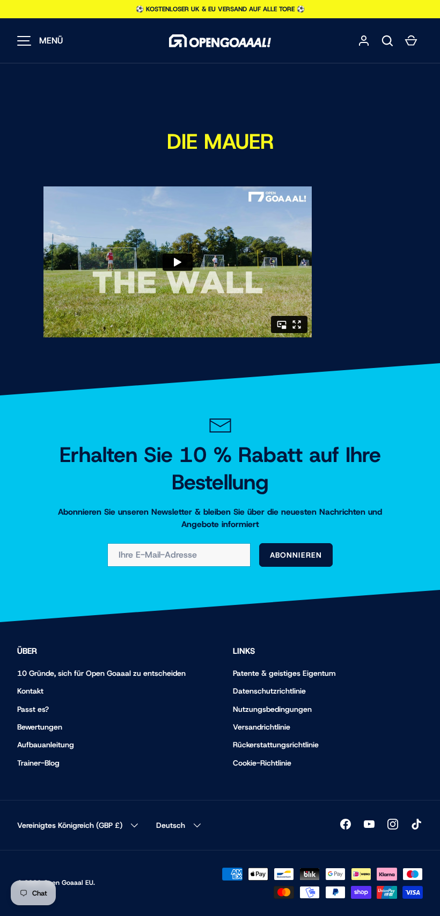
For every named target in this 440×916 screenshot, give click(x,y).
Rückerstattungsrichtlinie (276, 744)
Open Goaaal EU (68, 882)
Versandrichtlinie (261, 727)
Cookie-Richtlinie (262, 763)
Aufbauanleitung (45, 744)
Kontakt (30, 691)
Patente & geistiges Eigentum (284, 673)
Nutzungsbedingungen (272, 709)
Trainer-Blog (38, 763)
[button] (387, 41)
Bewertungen (39, 727)
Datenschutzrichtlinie (269, 691)
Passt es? (33, 709)
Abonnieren (296, 555)
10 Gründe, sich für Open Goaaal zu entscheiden (101, 673)
